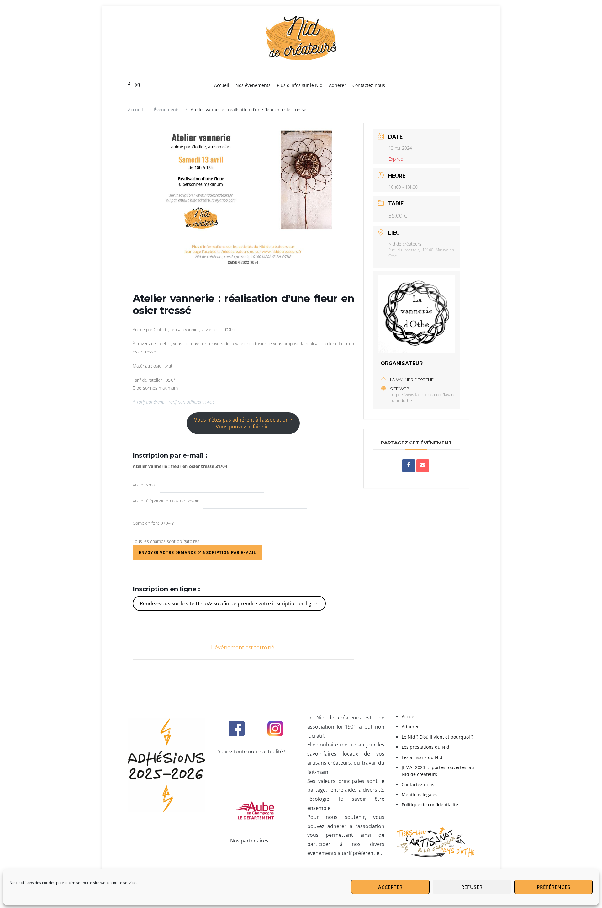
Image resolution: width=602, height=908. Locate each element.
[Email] (422, 465)
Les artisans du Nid (422, 757)
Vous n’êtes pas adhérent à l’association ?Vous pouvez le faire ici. (243, 423)
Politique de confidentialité (430, 805)
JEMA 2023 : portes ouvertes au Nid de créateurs (438, 770)
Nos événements (253, 85)
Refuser (472, 887)
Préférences (553, 887)
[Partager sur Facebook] (408, 465)
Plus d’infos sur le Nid (300, 85)
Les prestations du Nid (425, 747)
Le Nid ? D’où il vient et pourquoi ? (437, 737)
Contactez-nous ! (370, 85)
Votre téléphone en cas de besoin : (168, 501)
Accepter (390, 887)
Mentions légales (419, 795)
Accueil (221, 85)
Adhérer (337, 85)
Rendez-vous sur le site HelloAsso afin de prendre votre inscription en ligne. (229, 603)
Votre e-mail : (146, 485)
